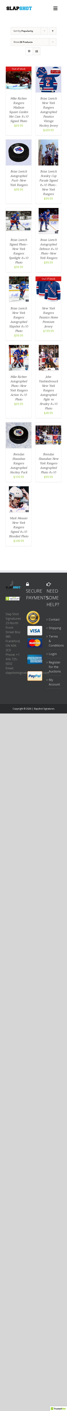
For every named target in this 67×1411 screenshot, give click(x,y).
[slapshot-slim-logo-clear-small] (19, 8)
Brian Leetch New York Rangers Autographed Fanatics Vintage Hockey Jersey (48, 112)
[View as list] (36, 51)
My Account (54, 682)
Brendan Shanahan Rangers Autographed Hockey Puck (18, 463)
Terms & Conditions (54, 640)
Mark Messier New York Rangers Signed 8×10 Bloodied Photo (18, 527)
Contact (54, 619)
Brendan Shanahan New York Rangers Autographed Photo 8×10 (48, 463)
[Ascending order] (52, 31)
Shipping (54, 628)
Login (53, 654)
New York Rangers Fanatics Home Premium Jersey (48, 317)
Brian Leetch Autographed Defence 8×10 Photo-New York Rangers (48, 249)
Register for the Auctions (54, 666)
